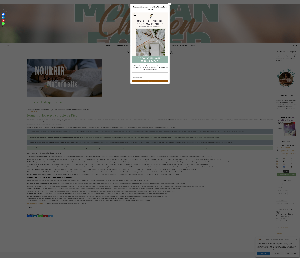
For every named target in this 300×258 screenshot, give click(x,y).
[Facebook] (3, 14)
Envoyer (150, 81)
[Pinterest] (3, 20)
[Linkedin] (3, 17)
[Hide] (2, 26)
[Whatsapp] (3, 23)
